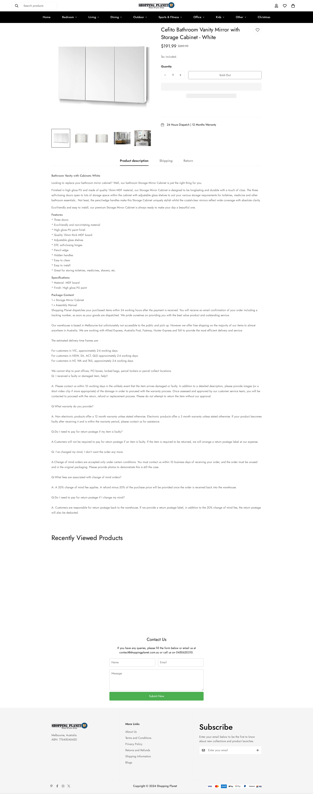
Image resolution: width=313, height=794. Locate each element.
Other (239, 17)
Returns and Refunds (137, 750)
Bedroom (68, 17)
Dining (114, 17)
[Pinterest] (51, 786)
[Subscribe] (257, 750)
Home (47, 17)
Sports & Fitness (168, 17)
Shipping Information (138, 756)
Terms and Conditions (138, 738)
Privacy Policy (133, 744)
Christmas (264, 17)
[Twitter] (68, 786)
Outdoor (138, 17)
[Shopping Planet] (156, 5)
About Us (131, 732)
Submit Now (156, 696)
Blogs (128, 762)
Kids (218, 17)
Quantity (166, 66)
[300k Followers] (57, 786)
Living (92, 17)
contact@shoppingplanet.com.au (139, 652)
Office (197, 17)
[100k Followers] (63, 786)
